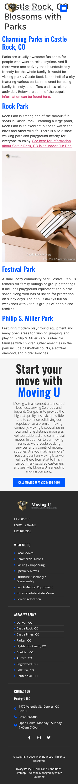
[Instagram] (39, 737)
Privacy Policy (23, 769)
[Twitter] (48, 737)
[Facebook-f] (29, 737)
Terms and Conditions (47, 769)
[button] (63, 8)
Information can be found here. (26, 96)
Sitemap (21, 773)
